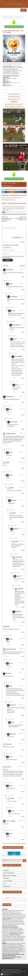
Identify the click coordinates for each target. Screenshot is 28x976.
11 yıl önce (21, 743)
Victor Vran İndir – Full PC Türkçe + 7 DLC (20, 218)
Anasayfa (6, 870)
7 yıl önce (21, 625)
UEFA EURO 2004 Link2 (14, 96)
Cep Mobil (6, 878)
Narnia (5, 183)
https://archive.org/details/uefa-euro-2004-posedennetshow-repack (18, 367)
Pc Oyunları (16, 17)
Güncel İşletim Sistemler (10, 875)
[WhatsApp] (12, 192)
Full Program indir (9, 873)
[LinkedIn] (18, 192)
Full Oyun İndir (10, 17)
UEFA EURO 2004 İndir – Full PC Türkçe (13, 18)
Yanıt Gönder (16, 237)
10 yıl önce (21, 672)
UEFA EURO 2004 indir (18, 197)
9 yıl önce (21, 648)
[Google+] (9, 192)
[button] (3, 974)
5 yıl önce (21, 462)
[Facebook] (6, 192)
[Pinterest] (15, 192)
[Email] (25, 192)
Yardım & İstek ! (7, 886)
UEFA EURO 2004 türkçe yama (9, 199)
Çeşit (4, 883)
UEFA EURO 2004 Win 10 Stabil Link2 (14, 106)
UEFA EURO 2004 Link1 (14, 94)
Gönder (8, 260)
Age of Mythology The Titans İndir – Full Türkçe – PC (7, 219)
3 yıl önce (21, 269)
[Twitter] (2, 192)
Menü (23, 10)
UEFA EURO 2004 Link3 (14, 99)
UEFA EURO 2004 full (7, 197)
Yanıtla (23, 277)
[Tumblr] (21, 192)
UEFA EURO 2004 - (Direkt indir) (14, 26)
